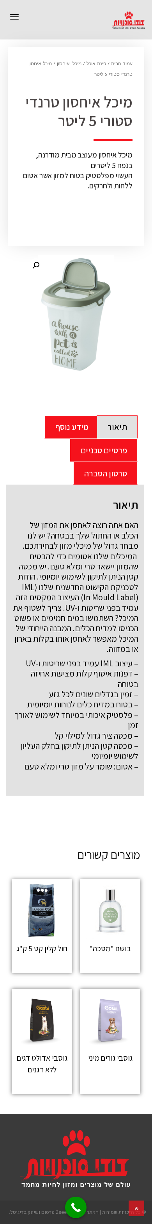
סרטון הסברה (105, 473)
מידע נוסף (71, 426)
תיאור (117, 426)
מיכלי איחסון (69, 64)
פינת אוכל (96, 64)
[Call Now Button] (76, 1207)
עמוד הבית (122, 64)
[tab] (117, 426)
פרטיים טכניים (104, 450)
